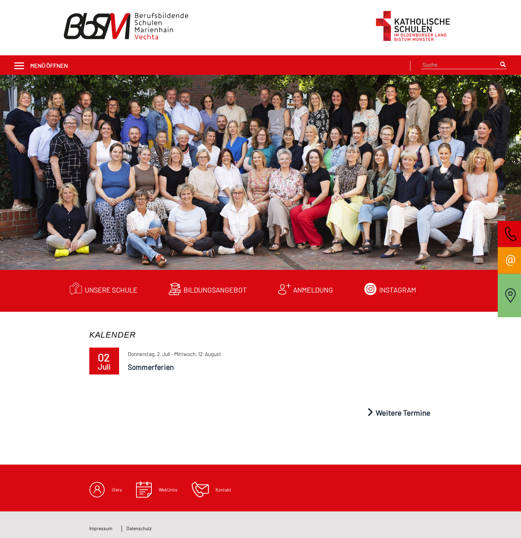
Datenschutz (139, 528)
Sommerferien (151, 366)
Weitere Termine (402, 412)
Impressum (100, 528)
